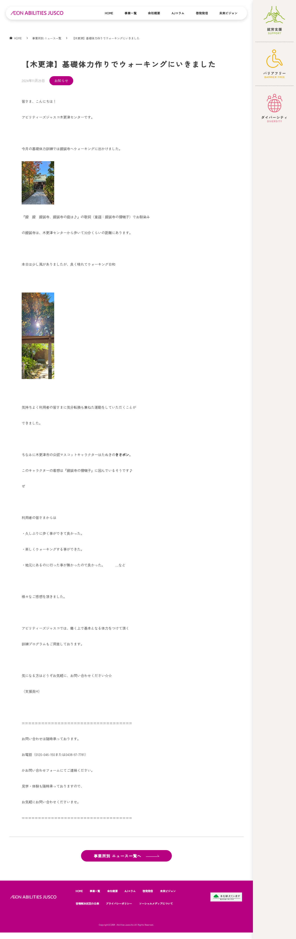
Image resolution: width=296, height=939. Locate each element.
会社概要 (154, 13)
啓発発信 (202, 13)
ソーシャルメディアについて (156, 903)
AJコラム (178, 13)
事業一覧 (131, 13)
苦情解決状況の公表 (87, 903)
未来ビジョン (228, 13)
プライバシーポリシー (119, 903)
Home (109, 13)
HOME (79, 891)
